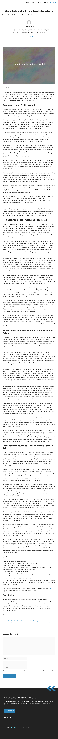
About (39, 2)
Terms (52, 728)
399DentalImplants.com (15, 728)
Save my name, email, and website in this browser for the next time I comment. (28, 671)
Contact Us (10, 711)
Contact (45, 2)
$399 (50, 589)
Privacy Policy (46, 728)
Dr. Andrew (8, 29)
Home (27, 2)
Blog (33, 2)
